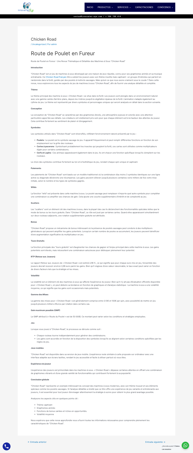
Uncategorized (39, 44)
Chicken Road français (56, 77)
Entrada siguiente (155, 442)
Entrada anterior (37, 442)
